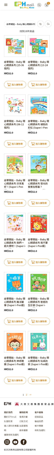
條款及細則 (40, 430)
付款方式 (23, 421)
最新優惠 (23, 430)
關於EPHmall (10, 416)
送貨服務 (23, 425)
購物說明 (23, 412)
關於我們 (8, 412)
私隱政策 (8, 421)
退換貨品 (39, 416)
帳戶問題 (39, 425)
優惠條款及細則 (11, 434)
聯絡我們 (39, 421)
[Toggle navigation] (6, 5)
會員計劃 (23, 416)
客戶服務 (39, 412)
